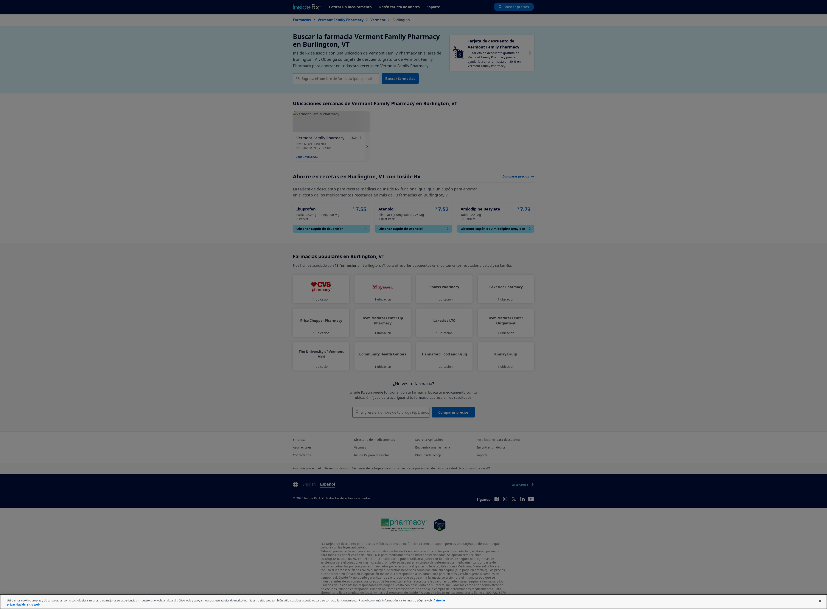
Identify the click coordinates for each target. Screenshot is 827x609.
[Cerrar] (820, 601)
